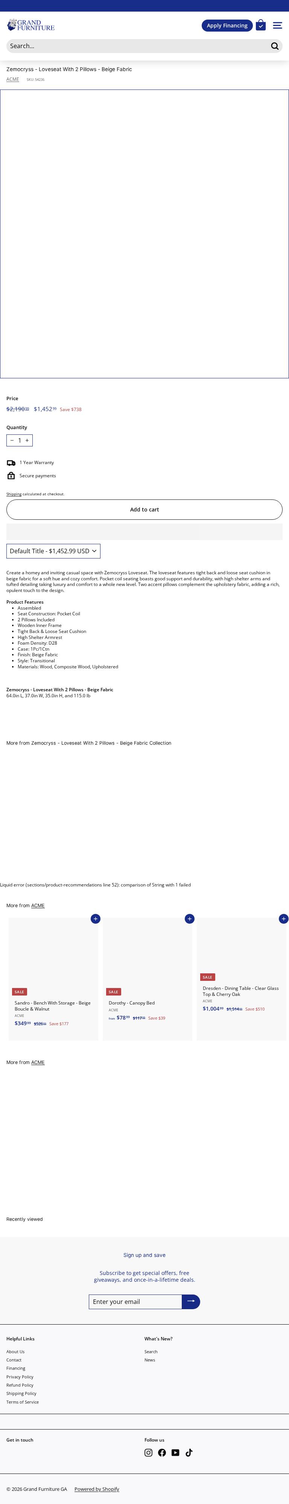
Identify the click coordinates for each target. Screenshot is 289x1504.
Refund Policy (19, 1385)
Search (151, 1351)
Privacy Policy (19, 1377)
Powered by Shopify (97, 1489)
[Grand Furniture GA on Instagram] (148, 1453)
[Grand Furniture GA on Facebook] (162, 1453)
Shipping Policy (21, 1393)
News (149, 1360)
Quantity (16, 427)
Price (12, 398)
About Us (15, 1351)
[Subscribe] (191, 1302)
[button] (144, 532)
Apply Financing (227, 25)
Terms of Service (22, 1402)
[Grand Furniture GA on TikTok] (189, 1453)
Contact (13, 1360)
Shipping (13, 493)
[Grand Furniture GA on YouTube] (175, 1453)
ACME (12, 79)
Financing (15, 1368)
